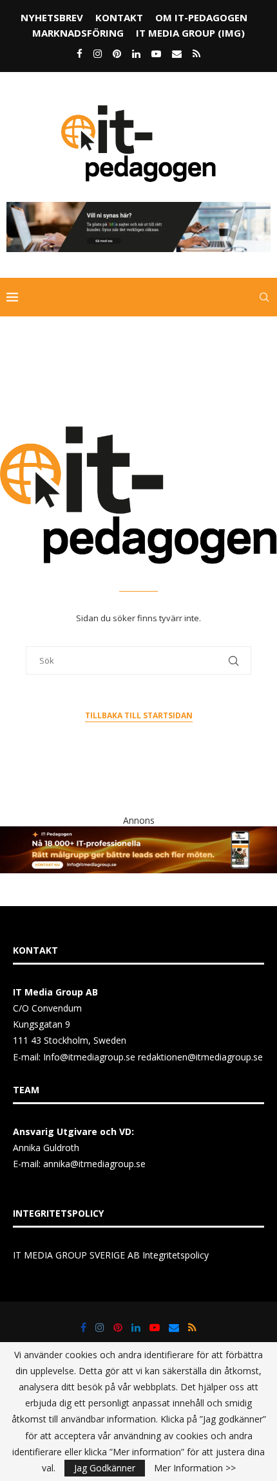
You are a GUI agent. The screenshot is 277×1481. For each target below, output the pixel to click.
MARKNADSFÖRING (78, 32)
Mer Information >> (195, 1468)
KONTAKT (119, 17)
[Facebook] (79, 53)
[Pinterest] (117, 53)
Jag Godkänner (104, 1468)
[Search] (264, 297)
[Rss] (196, 53)
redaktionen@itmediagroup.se (200, 1057)
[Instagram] (97, 53)
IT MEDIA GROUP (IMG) (190, 32)
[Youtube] (156, 53)
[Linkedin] (136, 53)
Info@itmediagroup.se (89, 1057)
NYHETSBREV (52, 17)
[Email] (177, 53)
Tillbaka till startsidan (139, 715)
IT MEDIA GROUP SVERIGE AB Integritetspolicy (111, 1255)
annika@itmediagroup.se (94, 1164)
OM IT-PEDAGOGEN (201, 17)
